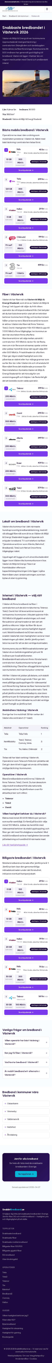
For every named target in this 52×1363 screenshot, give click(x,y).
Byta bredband (8, 1324)
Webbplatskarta (15, 1355)
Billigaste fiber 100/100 (12, 1246)
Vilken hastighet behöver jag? (15, 1315)
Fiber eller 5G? (8, 1320)
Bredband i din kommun (19, 16)
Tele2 (4, 1276)
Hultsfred (11, 1127)
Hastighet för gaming (11, 1332)
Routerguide (7, 1337)
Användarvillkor (22, 1359)
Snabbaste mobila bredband (14, 1242)
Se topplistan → (26, 1174)
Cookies (33, 1359)
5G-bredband (8, 1255)
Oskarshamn (12, 1103)
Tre (3, 1285)
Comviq (5, 1298)
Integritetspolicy (37, 1355)
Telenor (5, 1281)
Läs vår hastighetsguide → (15, 844)
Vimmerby (12, 1111)
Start (4, 16)
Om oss (26, 1355)
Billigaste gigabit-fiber (12, 1250)
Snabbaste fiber (9, 1238)
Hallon (5, 1302)
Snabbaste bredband (11, 1233)
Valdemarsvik (13, 1119)
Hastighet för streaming (12, 1328)
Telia (4, 1272)
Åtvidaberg (12, 1135)
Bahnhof (6, 1289)
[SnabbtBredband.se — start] (10, 9)
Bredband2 (7, 1293)
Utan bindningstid (10, 1259)
